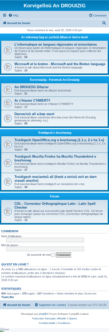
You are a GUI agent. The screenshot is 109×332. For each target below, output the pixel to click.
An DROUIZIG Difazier (31, 87)
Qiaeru (73, 318)
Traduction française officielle (49, 318)
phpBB (43, 313)
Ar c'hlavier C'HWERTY (32, 100)
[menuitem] (13, 15)
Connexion (9, 231)
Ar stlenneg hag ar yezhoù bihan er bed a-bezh (54, 37)
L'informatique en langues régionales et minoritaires (55, 44)
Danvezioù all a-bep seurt (34, 114)
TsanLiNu (7, 297)
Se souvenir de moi (39, 254)
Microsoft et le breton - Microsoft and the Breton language (59, 64)
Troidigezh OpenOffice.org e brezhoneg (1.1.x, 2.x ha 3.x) (59, 140)
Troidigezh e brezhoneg (54, 133)
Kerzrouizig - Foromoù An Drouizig (54, 80)
